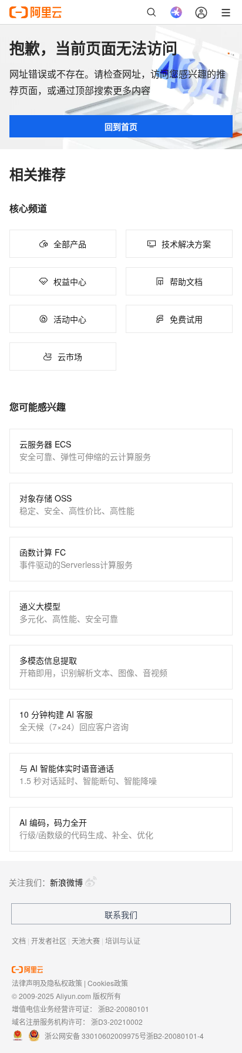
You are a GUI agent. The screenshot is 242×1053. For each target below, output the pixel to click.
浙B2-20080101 (123, 1009)
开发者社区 (48, 941)
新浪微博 (66, 882)
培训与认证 (122, 941)
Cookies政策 (108, 983)
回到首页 (121, 126)
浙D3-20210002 (117, 1022)
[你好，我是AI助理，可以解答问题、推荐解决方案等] (176, 12)
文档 (19, 941)
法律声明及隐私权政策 (47, 983)
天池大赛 (86, 941)
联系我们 (121, 914)
